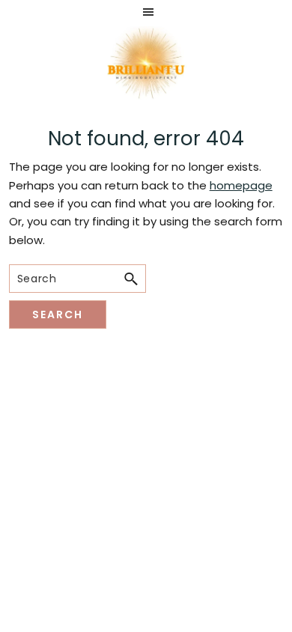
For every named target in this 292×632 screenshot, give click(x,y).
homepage (241, 185)
